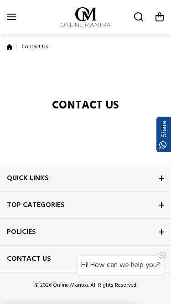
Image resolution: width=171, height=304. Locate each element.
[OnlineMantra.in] (85, 17)
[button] (159, 16)
